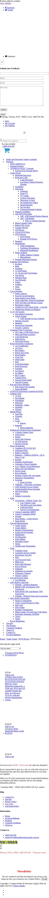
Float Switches (26, 482)
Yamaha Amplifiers (22, 212)
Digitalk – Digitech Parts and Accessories (31, 596)
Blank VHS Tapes (22, 225)
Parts (17, 419)
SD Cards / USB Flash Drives (27, 332)
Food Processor (21, 366)
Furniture (18, 268)
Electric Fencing (21, 444)
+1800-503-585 (8, 146)
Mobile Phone (15, 412)
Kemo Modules (21, 389)
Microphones (25, 257)
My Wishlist (10, 126)
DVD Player (25, 237)
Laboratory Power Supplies (26, 464)
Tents (17, 287)
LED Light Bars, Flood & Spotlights (29, 300)
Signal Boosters (26, 205)
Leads (17, 421)
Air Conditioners (21, 346)
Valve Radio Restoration (19, 598)
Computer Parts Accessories (21, 330)
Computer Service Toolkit (25, 553)
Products (9, 162)
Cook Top (19, 357)
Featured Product (17, 166)
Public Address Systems (29, 255)
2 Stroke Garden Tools (24, 432)
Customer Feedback (13, 823)
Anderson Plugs (21, 450)
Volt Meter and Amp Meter (30, 505)
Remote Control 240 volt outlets (27, 475)
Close (3, 114)
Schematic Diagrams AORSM (27, 614)
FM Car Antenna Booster (35, 221)
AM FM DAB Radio (23, 214)
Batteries (18, 425)
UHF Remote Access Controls (32, 319)
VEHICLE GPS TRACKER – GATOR (31, 307)
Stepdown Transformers (24, 478)
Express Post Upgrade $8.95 (26, 171)
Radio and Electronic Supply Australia (21, 159)
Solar (12, 498)
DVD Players (20, 234)
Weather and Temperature (25, 546)
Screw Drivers (21, 566)
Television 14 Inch (27, 200)
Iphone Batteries (26, 428)
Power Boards (20, 473)
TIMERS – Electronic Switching (28, 485)
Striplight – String (22, 405)
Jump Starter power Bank (25, 298)
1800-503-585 (10, 835)
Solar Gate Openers (23, 439)
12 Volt (18, 396)
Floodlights (19, 400)
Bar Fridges (19, 350)
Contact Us (9, 797)
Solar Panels (20, 521)
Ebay (7, 121)
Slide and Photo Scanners (25, 334)
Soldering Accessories (24, 571)
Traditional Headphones (29, 248)
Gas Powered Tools (23, 560)
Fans (17, 362)
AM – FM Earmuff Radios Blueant (34, 216)
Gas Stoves (19, 275)
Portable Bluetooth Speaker (26, 259)
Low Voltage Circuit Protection (27, 466)
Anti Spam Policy (12, 806)
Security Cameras (22, 328)
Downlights (19, 398)
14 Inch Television (27, 198)
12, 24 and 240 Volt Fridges (26, 273)
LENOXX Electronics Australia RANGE (26, 391)
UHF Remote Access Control (26, 487)
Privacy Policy (11, 802)
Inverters (18, 264)
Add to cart (9, 675)
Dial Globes (20, 607)
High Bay (19, 403)
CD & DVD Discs (22, 232)
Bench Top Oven (22, 353)
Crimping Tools (21, 551)
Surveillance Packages (24, 314)
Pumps (17, 437)
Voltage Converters (22, 496)
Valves (17, 616)
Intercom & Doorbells (23, 325)
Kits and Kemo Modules (20, 384)
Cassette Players (21, 228)
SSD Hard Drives (22, 341)
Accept (44, 879)
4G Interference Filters (29, 203)
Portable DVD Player (28, 239)
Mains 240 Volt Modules (25, 469)
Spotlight (18, 407)
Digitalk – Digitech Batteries (26, 585)
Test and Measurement (19, 523)
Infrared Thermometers (24, 530)
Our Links (9, 804)
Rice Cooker (20, 375)
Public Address (21, 253)
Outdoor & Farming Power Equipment (25, 430)
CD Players (19, 230)
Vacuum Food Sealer (23, 380)
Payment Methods (13, 635)
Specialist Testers (22, 541)
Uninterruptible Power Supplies (27, 489)
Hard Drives (20, 339)
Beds (17, 266)
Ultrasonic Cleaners (23, 573)
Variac (17, 494)
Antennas (24, 191)
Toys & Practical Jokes (19, 578)
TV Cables (24, 196)
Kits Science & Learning (25, 387)
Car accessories (16, 291)
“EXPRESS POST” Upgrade (22, 168)
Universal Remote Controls (31, 209)
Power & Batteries (17, 446)
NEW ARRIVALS (17, 164)
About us (8, 825)
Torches (18, 410)
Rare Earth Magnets (23, 564)
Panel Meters (20, 539)
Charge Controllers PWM (25, 514)
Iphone (23, 423)
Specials (8, 799)
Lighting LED (15, 394)
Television (19, 189)
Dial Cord (19, 605)
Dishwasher (19, 359)
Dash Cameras (21, 294)
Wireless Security (22, 321)
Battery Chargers (22, 453)
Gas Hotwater (20, 280)
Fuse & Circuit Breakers (24, 296)
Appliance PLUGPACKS (25, 448)
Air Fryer (18, 348)
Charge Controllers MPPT (25, 512)
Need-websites (19, 886)
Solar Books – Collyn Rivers (26, 519)
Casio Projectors (26, 180)
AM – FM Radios (27, 218)
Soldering (19, 569)
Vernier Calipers (21, 576)
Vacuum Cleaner (21, 382)
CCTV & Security (17, 312)
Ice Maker (19, 373)
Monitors (18, 323)
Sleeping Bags (21, 278)
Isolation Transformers (24, 462)
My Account (10, 123)
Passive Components (23, 601)
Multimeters (19, 535)
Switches (18, 480)
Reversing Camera (22, 305)
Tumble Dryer (20, 378)
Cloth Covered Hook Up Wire (27, 603)
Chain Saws (20, 435)
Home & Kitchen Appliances (21, 344)
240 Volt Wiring (21, 491)
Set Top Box (25, 207)
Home (2, 639)
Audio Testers (20, 525)
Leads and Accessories (24, 532)
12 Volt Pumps (21, 271)
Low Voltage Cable (28, 503)
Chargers (18, 416)
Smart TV (24, 193)
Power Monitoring (17, 621)
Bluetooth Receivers (23, 175)
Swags (17, 289)
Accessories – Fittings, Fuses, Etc (28, 500)
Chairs (17, 282)
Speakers (18, 241)
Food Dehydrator (22, 364)
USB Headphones (27, 246)
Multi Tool (19, 562)
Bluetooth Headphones (29, 250)
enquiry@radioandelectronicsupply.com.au (22, 837)
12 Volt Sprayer (21, 441)
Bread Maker (20, 355)
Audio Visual (15, 173)
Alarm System (20, 316)
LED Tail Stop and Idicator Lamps (29, 303)
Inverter (18, 460)
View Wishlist (5, 3)
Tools (12, 548)
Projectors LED (21, 178)
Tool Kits (18, 414)
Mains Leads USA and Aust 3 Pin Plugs (31, 612)
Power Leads (20, 471)
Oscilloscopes (20, 537)
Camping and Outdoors (19, 262)
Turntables (19, 187)
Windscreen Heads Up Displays (27, 309)
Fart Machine (20, 580)
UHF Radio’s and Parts (19, 582)
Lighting (18, 284)
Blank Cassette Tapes (23, 223)
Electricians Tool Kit (23, 555)
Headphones (20, 243)
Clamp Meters (20, 528)
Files (17, 557)
